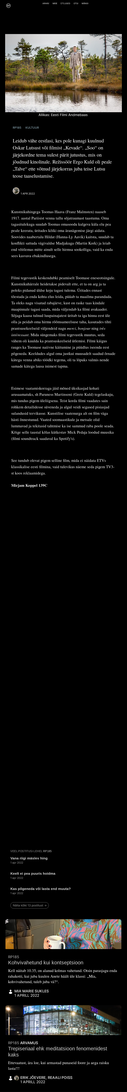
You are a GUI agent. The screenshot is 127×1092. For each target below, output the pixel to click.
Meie (55, 3)
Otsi (76, 3)
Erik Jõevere (33, 1077)
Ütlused (65, 3)
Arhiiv (45, 3)
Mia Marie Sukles (31, 991)
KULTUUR (32, 127)
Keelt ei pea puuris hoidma (32, 873)
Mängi (85, 3)
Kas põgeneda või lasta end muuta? (40, 889)
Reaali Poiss (30, 189)
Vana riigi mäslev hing (29, 858)
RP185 (17, 127)
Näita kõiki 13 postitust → (30, 905)
